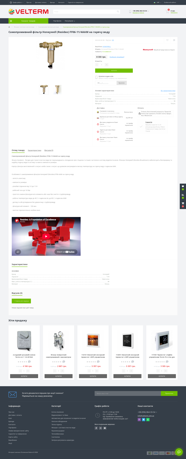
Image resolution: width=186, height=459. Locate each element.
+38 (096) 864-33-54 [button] (146, 412)
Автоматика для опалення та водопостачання (69, 418)
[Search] (118, 11)
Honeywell (107, 46)
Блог (10, 418)
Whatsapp (148, 419)
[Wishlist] (167, 40)
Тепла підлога (57, 424)
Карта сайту (13, 437)
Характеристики (34, 150)
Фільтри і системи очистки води (24, 27)
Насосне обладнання (59, 421)
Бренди (52, 2)
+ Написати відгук (21, 301)
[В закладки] (36, 328)
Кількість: (98, 61)
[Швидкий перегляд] (36, 335)
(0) (113, 40)
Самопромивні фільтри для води (48, 27)
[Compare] (174, 40)
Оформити (174, 12)
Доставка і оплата (40, 2)
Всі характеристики (168, 91)
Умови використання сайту (19, 431)
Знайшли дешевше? (117, 57)
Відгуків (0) (48, 150)
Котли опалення (58, 412)
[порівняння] (36, 331)
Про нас (29, 2)
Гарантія (148, 122)
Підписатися (169, 393)
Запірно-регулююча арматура (63, 440)
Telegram (143, 419)
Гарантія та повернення (75, 2)
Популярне (69, 21)
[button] (183, 205)
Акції (10, 443)
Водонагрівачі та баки (60, 415)
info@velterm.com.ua (146, 416)
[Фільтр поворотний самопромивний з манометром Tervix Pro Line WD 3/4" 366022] (58, 340)
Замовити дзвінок (138, 13)
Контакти (61, 2)
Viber (139, 419)
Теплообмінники (58, 434)
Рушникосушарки (58, 431)
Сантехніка (56, 437)
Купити (114, 71)
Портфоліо (57, 21)
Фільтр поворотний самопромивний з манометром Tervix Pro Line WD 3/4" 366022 (58, 357)
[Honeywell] (148, 50)
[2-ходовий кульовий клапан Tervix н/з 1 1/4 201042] (24, 340)
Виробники (13, 440)
